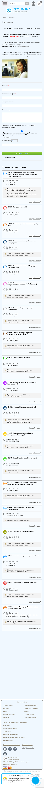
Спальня (6, 717)
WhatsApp (12, 44)
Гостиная (6, 708)
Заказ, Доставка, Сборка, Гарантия (15, 722)
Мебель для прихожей (31, 708)
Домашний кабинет (30, 705)
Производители (8, 740)
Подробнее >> (7, 137)
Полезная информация (10, 734)
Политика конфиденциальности (14, 737)
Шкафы (26, 711)
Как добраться (34, 202)
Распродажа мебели (30, 717)
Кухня (5, 711)
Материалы (7, 731)
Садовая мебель (29, 714)
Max (7, 44)
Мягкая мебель (8, 705)
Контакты (6, 725)
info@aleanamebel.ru (23, 46)
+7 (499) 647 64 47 (21, 9)
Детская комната (9, 714)
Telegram (18, 44)
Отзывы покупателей (10, 728)
